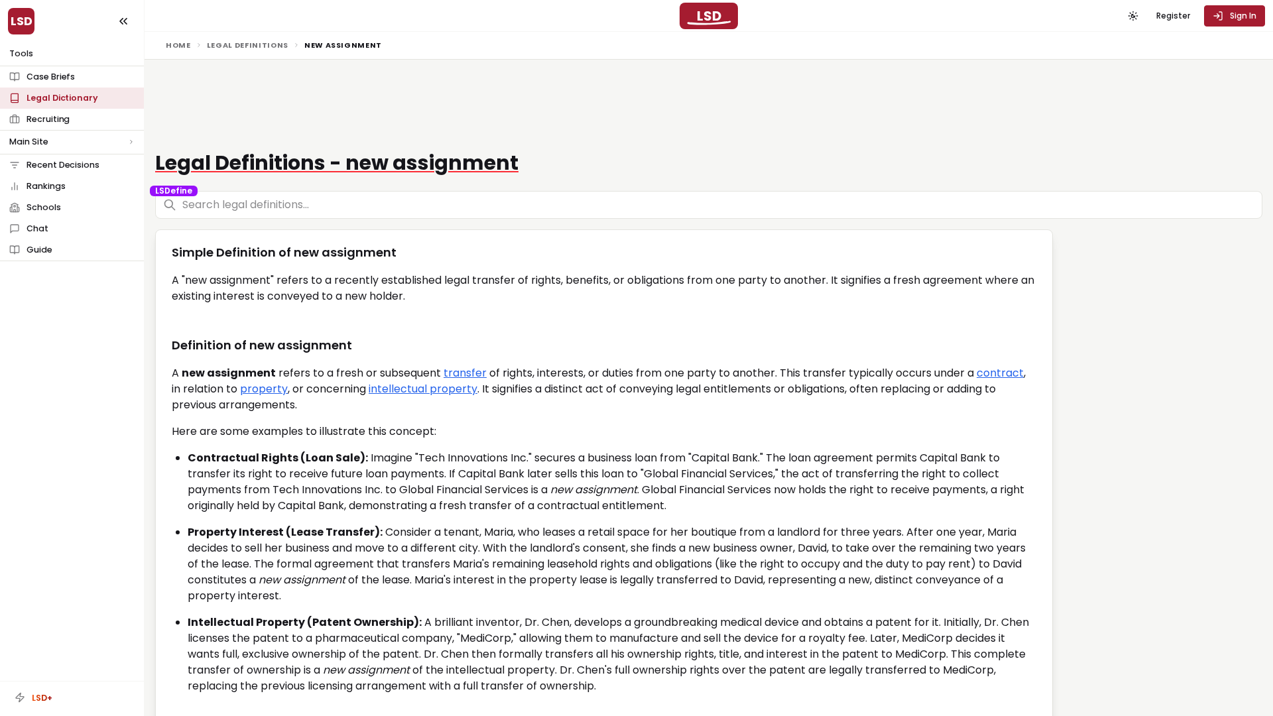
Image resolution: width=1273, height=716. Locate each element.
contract (1000, 373)
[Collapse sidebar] (123, 21)
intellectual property (423, 388)
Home (178, 45)
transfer (465, 373)
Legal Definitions (247, 45)
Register (1173, 15)
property (264, 388)
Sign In (1243, 15)
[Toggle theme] (1133, 16)
